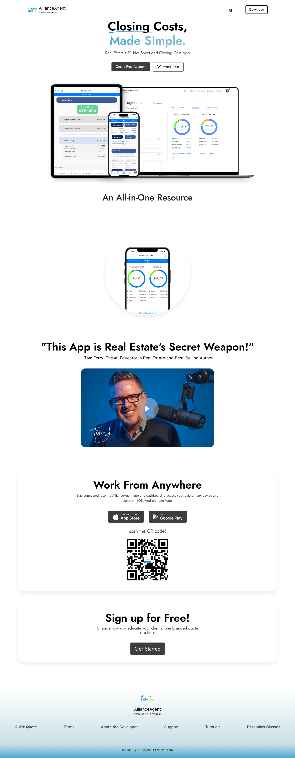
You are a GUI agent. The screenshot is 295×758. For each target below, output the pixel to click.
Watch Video (171, 66)
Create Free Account (131, 66)
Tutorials (212, 727)
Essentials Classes (263, 727)
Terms (69, 727)
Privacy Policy (163, 749)
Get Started (148, 649)
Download (256, 9)
